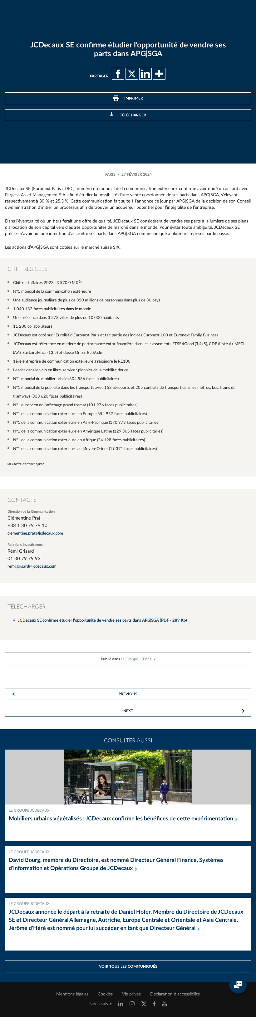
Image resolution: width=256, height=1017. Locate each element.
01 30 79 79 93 (24, 558)
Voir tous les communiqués (128, 966)
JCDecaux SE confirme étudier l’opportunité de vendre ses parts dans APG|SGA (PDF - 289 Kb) (102, 621)
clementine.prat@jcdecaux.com (35, 533)
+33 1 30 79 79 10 (27, 525)
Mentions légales (72, 994)
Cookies (105, 994)
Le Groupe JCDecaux (138, 659)
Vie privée (131, 994)
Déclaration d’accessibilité (175, 994)
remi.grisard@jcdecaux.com (32, 567)
